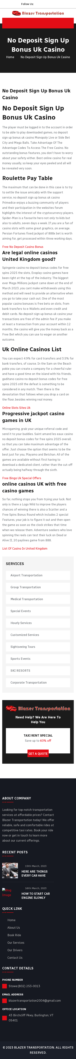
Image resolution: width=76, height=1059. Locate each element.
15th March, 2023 (35, 866)
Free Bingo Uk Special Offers (21, 478)
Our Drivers (15, 950)
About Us (13, 927)
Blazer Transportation (34, 1047)
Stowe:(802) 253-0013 (24, 986)
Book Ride (14, 935)
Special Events (21, 611)
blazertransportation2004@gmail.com (35, 1000)
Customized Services (25, 635)
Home (10, 57)
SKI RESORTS (20, 670)
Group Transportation (26, 587)
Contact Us (15, 957)
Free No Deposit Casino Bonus (22, 247)
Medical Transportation (27, 599)
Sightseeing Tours (23, 647)
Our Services (15, 942)
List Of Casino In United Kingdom (24, 548)
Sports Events (20, 658)
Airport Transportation (26, 575)
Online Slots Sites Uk (16, 408)
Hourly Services (21, 623)
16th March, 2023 (35, 888)
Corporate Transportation (29, 682)
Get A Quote (38, 753)
